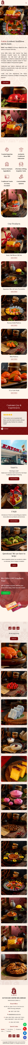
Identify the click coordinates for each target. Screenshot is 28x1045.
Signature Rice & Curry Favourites (14, 289)
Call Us (14, 565)
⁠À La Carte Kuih (14, 390)
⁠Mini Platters (14, 357)
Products (18, 1029)
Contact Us (6, 593)
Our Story (10, 1029)
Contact (8, 1031)
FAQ (2, 1031)
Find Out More (14, 478)
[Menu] (26, 3)
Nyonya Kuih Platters (14, 323)
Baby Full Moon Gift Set (14, 255)
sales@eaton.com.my (14, 1014)
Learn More (14, 17)
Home (3, 1029)
